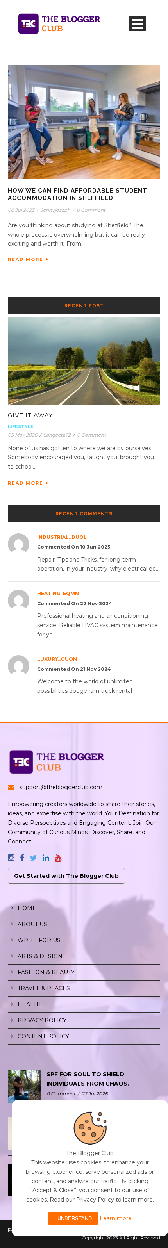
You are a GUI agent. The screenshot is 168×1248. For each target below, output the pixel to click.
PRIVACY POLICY (42, 1020)
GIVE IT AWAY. (31, 415)
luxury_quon (57, 659)
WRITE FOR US (39, 940)
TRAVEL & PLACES (44, 988)
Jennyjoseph (55, 210)
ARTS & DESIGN (40, 956)
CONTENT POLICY (43, 1036)
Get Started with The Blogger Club (66, 875)
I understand (73, 1218)
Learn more (116, 1218)
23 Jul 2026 (94, 1093)
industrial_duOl (62, 537)
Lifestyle (21, 426)
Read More (25, 259)
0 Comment (91, 210)
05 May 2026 (22, 435)
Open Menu (137, 23)
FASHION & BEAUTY (46, 972)
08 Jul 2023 (21, 210)
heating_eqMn (58, 593)
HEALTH (29, 1004)
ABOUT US (32, 924)
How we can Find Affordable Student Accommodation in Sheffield (77, 194)
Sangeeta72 (57, 435)
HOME (27, 908)
